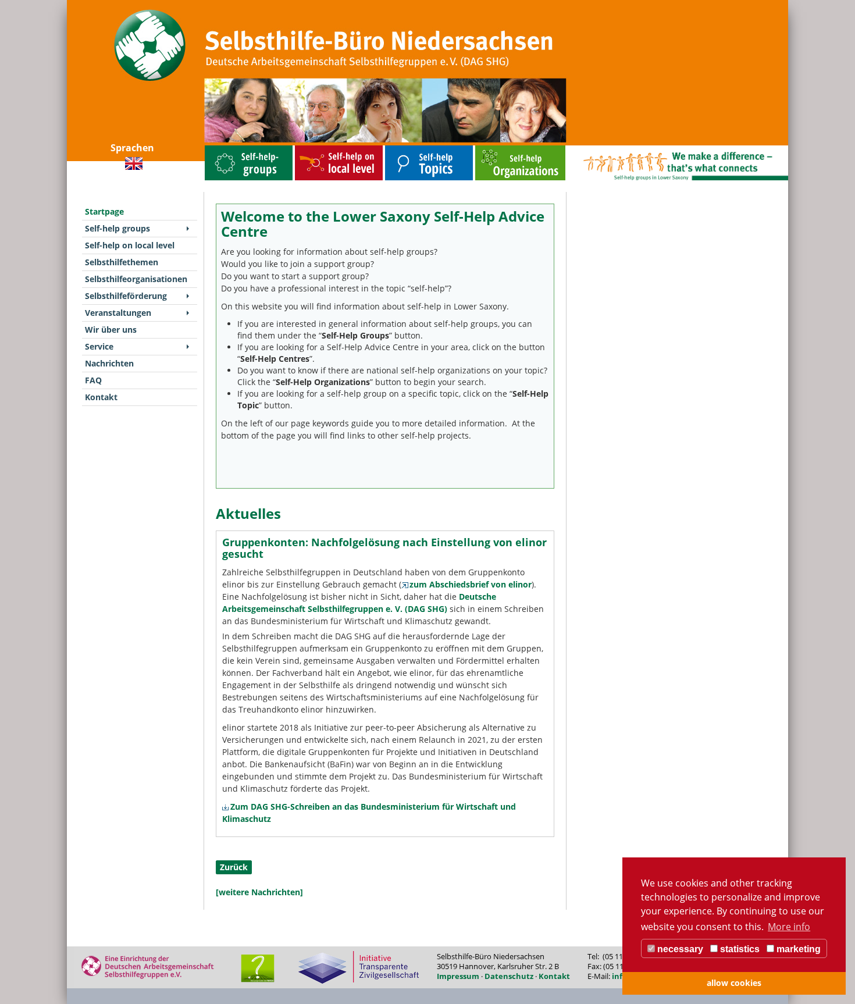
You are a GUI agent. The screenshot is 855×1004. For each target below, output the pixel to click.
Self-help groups (220, 148)
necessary (679, 949)
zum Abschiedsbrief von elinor (470, 584)
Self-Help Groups (355, 335)
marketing (797, 949)
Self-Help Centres (274, 358)
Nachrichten (109, 363)
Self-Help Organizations (323, 381)
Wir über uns (111, 329)
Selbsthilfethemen (402, 148)
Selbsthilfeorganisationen (498, 148)
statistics (739, 949)
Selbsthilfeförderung (126, 295)
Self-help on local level (316, 148)
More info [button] (789, 926)
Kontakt (101, 397)
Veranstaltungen (118, 312)
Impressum (458, 976)
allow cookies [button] (734, 982)
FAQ (93, 380)
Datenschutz (508, 976)
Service (99, 346)
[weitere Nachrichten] (259, 892)
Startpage (104, 211)
